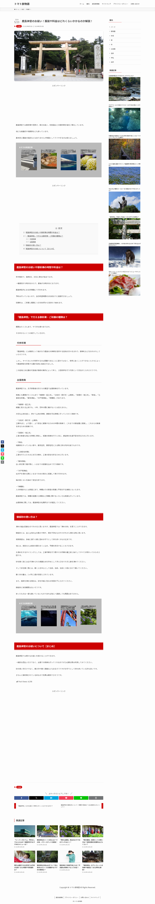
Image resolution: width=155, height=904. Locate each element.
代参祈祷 (33, 239)
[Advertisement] (58, 102)
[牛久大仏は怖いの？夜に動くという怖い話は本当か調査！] (49, 620)
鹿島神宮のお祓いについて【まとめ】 (40, 248)
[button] (21, 798)
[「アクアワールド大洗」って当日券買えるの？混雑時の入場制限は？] (69, 164)
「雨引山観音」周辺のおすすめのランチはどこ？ (88, 606)
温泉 (112, 53)
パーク (113, 27)
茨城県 (19, 26)
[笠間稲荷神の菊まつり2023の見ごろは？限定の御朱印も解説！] (88, 164)
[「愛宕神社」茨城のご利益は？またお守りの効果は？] (125, 230)
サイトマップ (95, 897)
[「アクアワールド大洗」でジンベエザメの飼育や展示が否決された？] (29, 620)
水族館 (113, 49)
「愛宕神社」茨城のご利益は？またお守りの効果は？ (124, 217)
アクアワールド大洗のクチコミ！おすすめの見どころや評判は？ (124, 105)
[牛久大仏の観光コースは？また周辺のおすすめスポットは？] (125, 203)
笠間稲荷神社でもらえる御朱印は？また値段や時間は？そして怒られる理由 (68, 607)
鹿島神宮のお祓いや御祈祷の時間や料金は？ (43, 232)
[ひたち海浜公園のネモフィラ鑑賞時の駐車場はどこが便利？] (125, 177)
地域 (112, 36)
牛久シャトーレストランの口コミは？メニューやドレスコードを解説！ (124, 272)
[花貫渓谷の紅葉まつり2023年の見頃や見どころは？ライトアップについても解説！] (125, 150)
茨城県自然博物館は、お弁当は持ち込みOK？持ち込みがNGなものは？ (125, 244)
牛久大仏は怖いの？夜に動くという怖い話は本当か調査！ (48, 607)
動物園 (113, 31)
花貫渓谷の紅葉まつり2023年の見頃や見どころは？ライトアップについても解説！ (125, 136)
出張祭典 (33, 242)
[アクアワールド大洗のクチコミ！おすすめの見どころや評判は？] (125, 121)
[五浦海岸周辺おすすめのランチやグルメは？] (125, 90)
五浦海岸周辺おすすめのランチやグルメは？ (121, 75)
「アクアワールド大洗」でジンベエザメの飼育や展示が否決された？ (28, 607)
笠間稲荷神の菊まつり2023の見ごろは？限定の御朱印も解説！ (88, 151)
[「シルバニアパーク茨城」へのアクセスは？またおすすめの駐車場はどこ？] (29, 164)
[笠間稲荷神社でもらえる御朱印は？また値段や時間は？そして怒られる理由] (69, 620)
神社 (112, 58)
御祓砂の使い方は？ (33, 245)
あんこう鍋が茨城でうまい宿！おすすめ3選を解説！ (48, 150)
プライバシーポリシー (71, 897)
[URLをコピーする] (96, 798)
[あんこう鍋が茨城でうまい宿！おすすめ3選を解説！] (49, 162)
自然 (112, 62)
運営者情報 (59, 897)
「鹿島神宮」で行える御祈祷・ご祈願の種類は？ (44, 236)
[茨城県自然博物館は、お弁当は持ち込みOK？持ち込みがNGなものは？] (125, 258)
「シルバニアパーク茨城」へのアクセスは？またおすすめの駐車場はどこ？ (28, 151)
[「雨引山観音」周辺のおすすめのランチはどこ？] (88, 618)
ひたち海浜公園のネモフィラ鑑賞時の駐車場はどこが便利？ (124, 164)
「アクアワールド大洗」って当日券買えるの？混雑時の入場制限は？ (68, 151)
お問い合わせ (85, 897)
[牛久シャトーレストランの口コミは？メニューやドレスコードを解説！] (125, 286)
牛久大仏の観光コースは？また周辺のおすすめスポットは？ (124, 189)
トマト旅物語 (21, 4)
